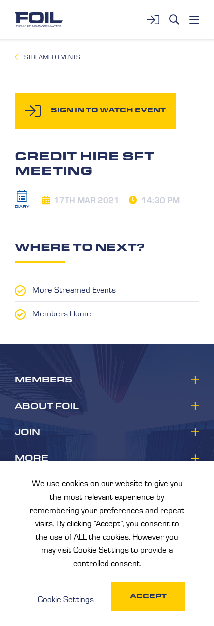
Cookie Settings (66, 599)
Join (27, 432)
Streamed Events (52, 56)
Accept (148, 596)
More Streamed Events (74, 289)
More (31, 458)
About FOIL (47, 406)
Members (43, 379)
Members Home (61, 313)
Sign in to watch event (108, 110)
